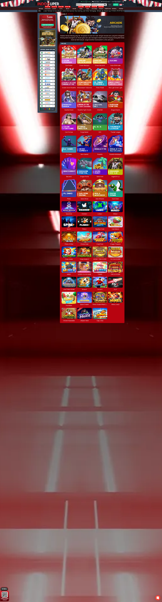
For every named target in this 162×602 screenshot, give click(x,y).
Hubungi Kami (106, 1)
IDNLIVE (67, 8)
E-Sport (54, 8)
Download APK (86, 1)
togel (87, 8)
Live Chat (96, 1)
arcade (74, 8)
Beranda (41, 8)
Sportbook (47, 8)
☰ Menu (4, 589)
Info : (39, 11)
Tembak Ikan (108, 8)
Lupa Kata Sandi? (116, 1)
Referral (114, 8)
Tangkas (101, 8)
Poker (80, 8)
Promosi (121, 8)
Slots (60, 8)
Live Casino (94, 8)
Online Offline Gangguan (48, 108)
